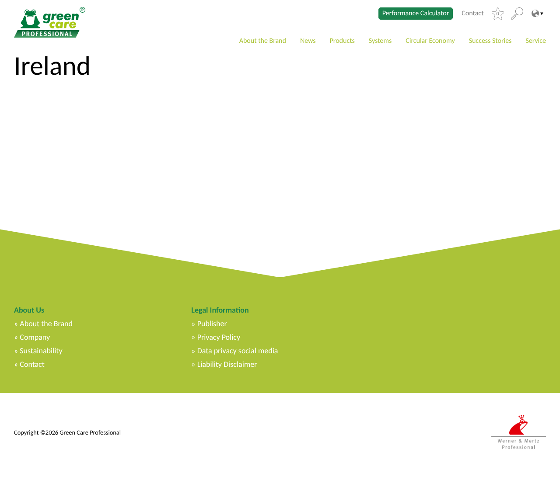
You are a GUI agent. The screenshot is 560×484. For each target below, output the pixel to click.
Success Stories (490, 41)
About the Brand (262, 41)
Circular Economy (430, 41)
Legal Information (219, 310)
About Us (29, 310)
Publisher (212, 323)
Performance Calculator (415, 13)
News (308, 41)
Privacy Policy (218, 337)
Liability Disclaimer (227, 364)
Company (35, 337)
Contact (472, 13)
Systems (380, 41)
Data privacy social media (237, 350)
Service (535, 41)
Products (342, 41)
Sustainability (41, 350)
